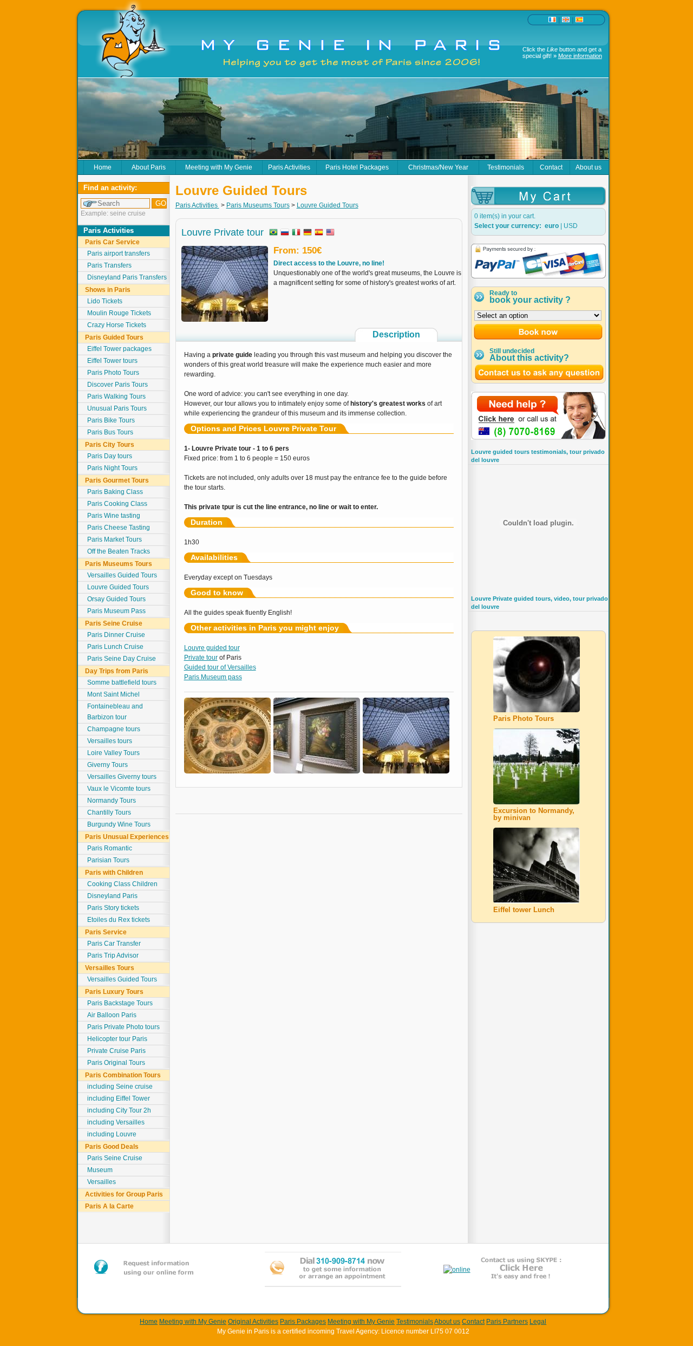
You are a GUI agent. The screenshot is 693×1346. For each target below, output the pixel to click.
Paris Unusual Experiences (127, 837)
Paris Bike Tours (111, 420)
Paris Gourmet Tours (117, 480)
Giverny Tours (107, 765)
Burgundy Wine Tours (119, 824)
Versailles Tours (109, 968)
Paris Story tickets (113, 908)
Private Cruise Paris (116, 1051)
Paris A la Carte (109, 1206)
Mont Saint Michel (113, 694)
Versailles (101, 1182)
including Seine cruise (120, 1086)
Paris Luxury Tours (114, 992)
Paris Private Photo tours (123, 1027)
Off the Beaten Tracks (118, 551)
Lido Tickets (104, 301)
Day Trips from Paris (116, 671)
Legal (537, 1321)
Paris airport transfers (118, 253)
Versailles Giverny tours (121, 777)
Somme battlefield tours (121, 682)
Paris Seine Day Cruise (121, 658)
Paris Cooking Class (117, 504)
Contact (551, 167)
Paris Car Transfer (114, 943)
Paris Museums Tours (118, 564)
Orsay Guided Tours (116, 599)
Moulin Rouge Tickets (119, 313)
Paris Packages (303, 1321)
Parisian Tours (108, 860)
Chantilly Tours (109, 812)
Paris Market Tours (114, 539)
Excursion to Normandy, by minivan (533, 814)
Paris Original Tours (116, 1063)
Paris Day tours (109, 456)
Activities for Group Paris (124, 1194)
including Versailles (116, 1122)
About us (589, 167)
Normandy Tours (111, 800)
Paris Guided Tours (114, 337)
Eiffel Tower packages (119, 349)
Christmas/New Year (438, 167)
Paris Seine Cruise (113, 623)
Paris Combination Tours (123, 1075)
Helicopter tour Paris (117, 1039)
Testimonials (505, 167)
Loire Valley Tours (113, 753)
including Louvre (111, 1134)
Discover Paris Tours (117, 384)
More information (580, 56)
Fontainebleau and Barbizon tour (115, 712)
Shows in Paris (107, 290)
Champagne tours (113, 729)
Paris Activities (289, 167)
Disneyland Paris (112, 896)
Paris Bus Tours (110, 432)
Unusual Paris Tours (117, 408)
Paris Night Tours (112, 468)
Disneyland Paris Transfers (127, 277)
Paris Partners (507, 1321)
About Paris (149, 167)
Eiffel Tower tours (112, 361)
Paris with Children (114, 872)
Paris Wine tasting (113, 515)
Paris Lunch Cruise (115, 647)
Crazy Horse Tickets (116, 325)
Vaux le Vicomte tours (119, 788)
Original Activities (253, 1321)
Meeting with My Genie (218, 167)
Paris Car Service (112, 242)
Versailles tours (109, 741)
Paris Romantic (109, 848)
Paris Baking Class (115, 492)
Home (103, 167)
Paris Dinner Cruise (116, 635)
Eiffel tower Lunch (523, 909)
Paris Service (106, 932)
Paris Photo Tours (113, 372)
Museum (100, 1170)
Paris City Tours (109, 444)
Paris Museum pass (213, 677)
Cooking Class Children (122, 884)
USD (571, 226)
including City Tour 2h (119, 1110)
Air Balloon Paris (111, 1015)
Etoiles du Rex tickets (118, 920)
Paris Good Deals (112, 1146)
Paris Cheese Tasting (118, 527)
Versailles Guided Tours (122, 575)
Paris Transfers (109, 265)
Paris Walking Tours (116, 396)
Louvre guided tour (212, 648)
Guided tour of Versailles (220, 667)
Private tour (201, 657)
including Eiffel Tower (118, 1098)
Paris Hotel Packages (357, 167)
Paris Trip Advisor (113, 955)
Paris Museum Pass (116, 611)
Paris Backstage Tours (120, 1003)
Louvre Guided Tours (118, 587)
